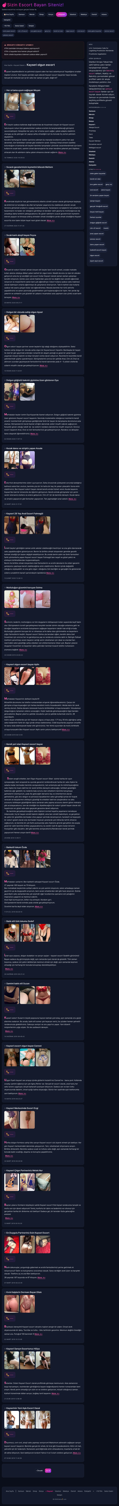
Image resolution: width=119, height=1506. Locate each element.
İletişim (31, 26)
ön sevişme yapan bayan (99, 195)
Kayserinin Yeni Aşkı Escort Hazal (23, 1408)
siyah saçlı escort (96, 261)
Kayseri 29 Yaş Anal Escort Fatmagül (24, 513)
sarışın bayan (95, 201)
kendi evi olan (58, 31)
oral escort (81, 31)
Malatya (84, 14)
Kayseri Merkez (94, 141)
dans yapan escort (97, 244)
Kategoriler (97, 107)
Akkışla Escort (94, 127)
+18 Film (7, 26)
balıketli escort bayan (98, 250)
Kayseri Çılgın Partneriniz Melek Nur (24, 1170)
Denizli (94, 14)
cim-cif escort (22, 31)
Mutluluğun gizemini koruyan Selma (24, 587)
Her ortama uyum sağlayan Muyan (23, 90)
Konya (50, 14)
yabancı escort (8, 35)
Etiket (95, 169)
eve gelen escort (36, 31)
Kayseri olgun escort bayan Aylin (22, 664)
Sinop (41, 14)
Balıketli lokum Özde (16, 847)
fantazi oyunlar (95, 217)
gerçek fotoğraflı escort (99, 206)
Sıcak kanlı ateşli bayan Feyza (21, 235)
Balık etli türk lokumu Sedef (20, 921)
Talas (91, 137)
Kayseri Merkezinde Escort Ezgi (22, 1108)
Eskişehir (7, 20)
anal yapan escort (9, 31)
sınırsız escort (109, 31)
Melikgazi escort (95, 148)
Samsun (22, 14)
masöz (106, 228)
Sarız (91, 134)
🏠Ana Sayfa (9, 14)
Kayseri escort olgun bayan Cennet (24, 1046)
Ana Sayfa (8, 65)
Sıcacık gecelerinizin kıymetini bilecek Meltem (29, 167)
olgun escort (70, 31)
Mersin (32, 14)
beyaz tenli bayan (97, 212)
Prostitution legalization (97, 54)
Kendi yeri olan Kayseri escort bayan (24, 744)
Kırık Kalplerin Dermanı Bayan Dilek (24, 1292)
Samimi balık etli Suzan (18, 983)
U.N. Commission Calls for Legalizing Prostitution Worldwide (101, 49)
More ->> (62, 152)
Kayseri (62, 14)
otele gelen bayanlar (94, 31)
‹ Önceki (39, 1471)
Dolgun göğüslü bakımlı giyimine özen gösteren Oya (32, 380)
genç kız (47, 31)
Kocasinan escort (95, 144)
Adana (104, 14)
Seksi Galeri (19, 26)
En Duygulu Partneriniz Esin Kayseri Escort (27, 1233)
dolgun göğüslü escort (98, 223)
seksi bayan (105, 190)
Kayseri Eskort (19, 65)
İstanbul (73, 14)
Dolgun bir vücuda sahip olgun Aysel (24, 312)
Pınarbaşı (92, 131)
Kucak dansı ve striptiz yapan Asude (24, 448)
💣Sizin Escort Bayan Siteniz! (33, 4)
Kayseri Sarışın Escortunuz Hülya (23, 1348)
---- (11, 116)
